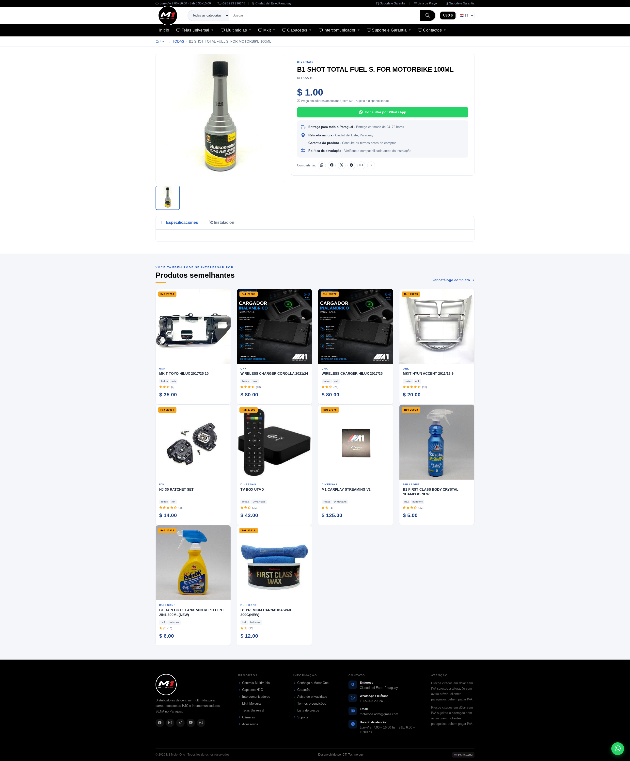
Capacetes (297, 30)
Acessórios (250, 724)
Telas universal (196, 30)
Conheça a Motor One (313, 683)
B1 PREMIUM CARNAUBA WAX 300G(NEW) (265, 612)
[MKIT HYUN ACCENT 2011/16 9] (436, 326)
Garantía (303, 690)
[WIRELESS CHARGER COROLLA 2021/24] (274, 326)
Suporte (302, 717)
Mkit (267, 30)
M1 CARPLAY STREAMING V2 (346, 489)
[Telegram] (351, 165)
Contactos (433, 30)
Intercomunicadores (256, 696)
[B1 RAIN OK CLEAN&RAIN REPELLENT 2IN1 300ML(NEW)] (193, 562)
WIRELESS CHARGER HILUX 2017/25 (352, 373)
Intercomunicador (340, 30)
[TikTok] (180, 723)
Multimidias (237, 30)
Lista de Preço (427, 3)
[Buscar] (427, 15)
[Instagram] (170, 723)
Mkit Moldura (251, 703)
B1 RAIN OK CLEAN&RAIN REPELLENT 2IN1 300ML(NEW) (191, 612)
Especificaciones (182, 222)
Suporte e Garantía (392, 3)
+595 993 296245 (232, 3)
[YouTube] (191, 723)
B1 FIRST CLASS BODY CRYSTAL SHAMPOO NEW (430, 491)
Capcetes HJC (252, 690)
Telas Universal (253, 710)
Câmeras (248, 717)
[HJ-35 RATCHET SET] (193, 442)
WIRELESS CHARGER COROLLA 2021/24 (274, 373)
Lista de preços (308, 710)
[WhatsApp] (322, 165)
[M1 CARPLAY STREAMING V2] (355, 442)
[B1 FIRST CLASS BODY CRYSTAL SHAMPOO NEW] (436, 442)
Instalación (224, 222)
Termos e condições (311, 703)
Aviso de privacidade (312, 696)
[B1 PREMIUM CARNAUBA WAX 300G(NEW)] (274, 562)
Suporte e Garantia (390, 30)
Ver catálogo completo (451, 280)
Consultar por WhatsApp (385, 112)
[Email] (361, 165)
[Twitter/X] (342, 165)
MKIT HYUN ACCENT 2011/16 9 (428, 373)
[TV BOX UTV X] (274, 442)
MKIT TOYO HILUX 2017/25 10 (184, 373)
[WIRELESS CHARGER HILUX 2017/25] (355, 326)
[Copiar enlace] (371, 165)
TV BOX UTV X (252, 489)
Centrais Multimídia (256, 683)
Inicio (164, 30)
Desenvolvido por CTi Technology (340, 754)
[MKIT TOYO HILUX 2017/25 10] (193, 326)
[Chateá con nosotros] (617, 748)
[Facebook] (332, 165)
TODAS (178, 41)
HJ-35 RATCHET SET (176, 489)
